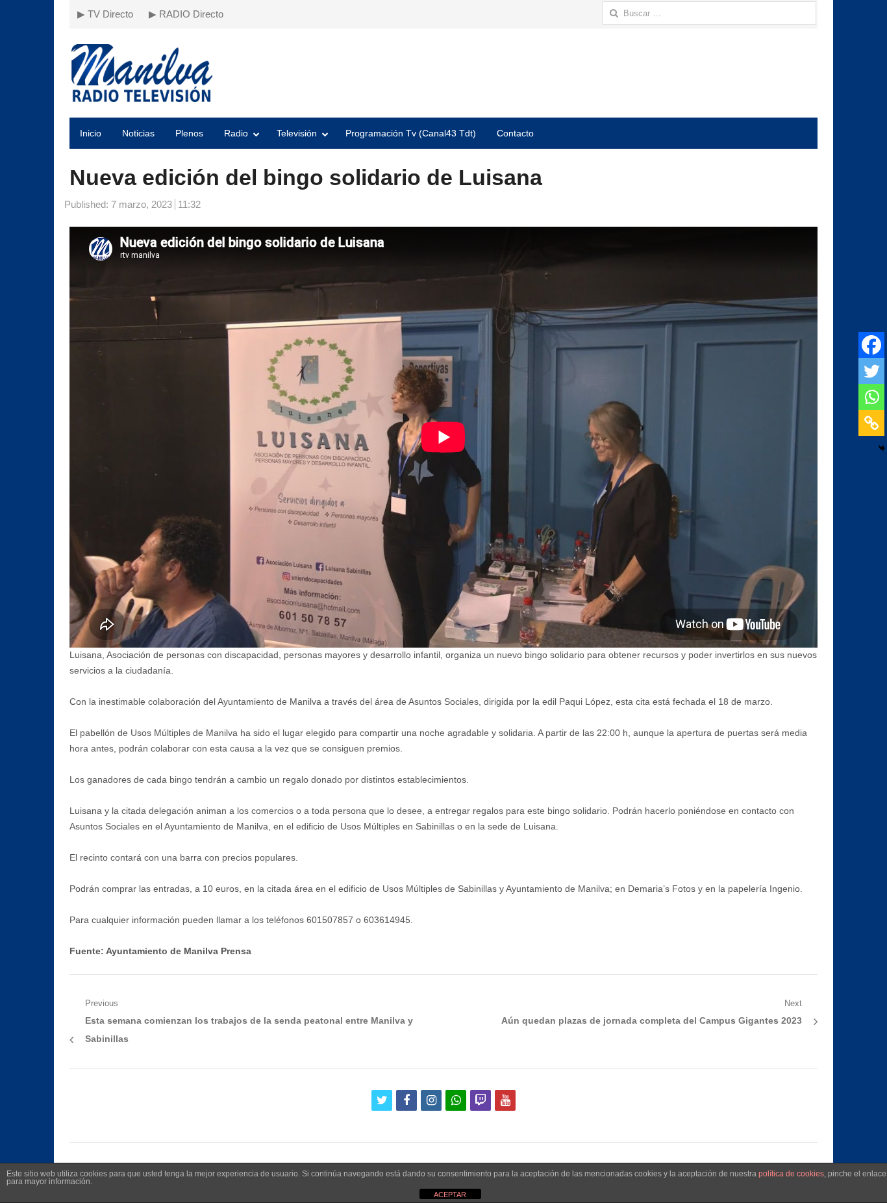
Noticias (138, 133)
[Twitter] (871, 371)
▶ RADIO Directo (186, 13)
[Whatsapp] (871, 397)
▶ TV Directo (105, 13)
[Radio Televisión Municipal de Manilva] (443, 73)
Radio (236, 133)
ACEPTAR (450, 1194)
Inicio (90, 133)
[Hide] (882, 448)
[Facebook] (871, 345)
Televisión (297, 133)
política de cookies (791, 1173)
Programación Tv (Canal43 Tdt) (410, 133)
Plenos (189, 133)
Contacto (515, 133)
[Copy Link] (871, 423)
